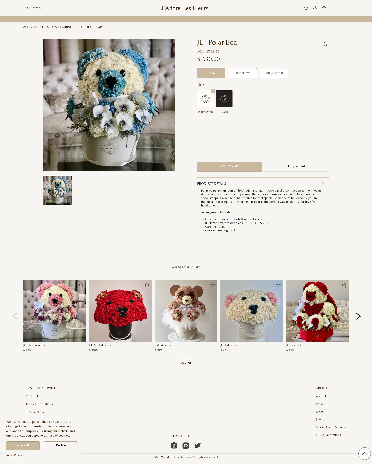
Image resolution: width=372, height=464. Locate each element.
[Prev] (15, 316)
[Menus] (347, 8)
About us (322, 396)
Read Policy (14, 455)
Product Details (211, 184)
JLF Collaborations (328, 435)
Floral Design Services (331, 427)
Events (320, 419)
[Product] (54, 311)
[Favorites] (325, 43)
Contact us (33, 396)
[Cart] (324, 8)
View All (186, 363)
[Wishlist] (306, 8)
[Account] (315, 8)
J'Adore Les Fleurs (184, 8)
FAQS (319, 412)
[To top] (365, 453)
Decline (61, 445)
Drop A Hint (296, 166)
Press (319, 404)
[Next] (358, 316)
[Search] (27, 8)
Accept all (23, 445)
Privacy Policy (35, 412)
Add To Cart (230, 166)
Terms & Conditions (39, 404)
